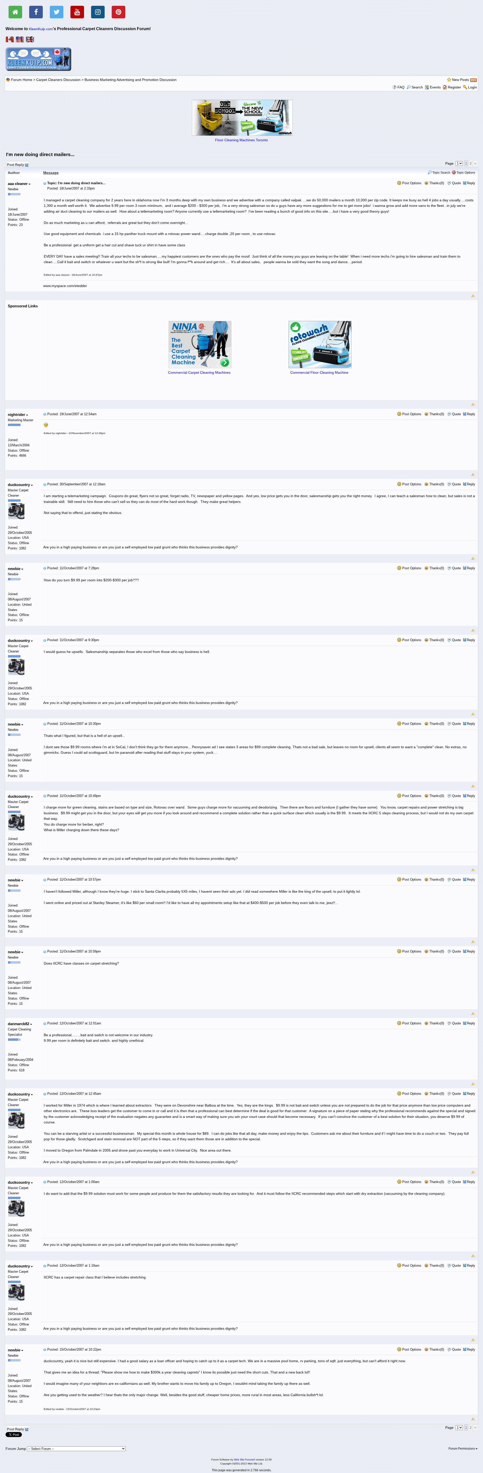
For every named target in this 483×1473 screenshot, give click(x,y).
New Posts (460, 80)
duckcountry (19, 485)
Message (51, 173)
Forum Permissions (462, 1448)
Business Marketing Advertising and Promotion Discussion (131, 80)
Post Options (411, 183)
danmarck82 (19, 1024)
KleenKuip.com (41, 29)
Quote (456, 183)
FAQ (401, 87)
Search (417, 87)
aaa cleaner (18, 183)
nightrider (17, 414)
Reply (471, 183)
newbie (14, 568)
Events (435, 87)
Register (454, 87)
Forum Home (21, 80)
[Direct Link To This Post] (44, 183)
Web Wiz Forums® (244, 1459)
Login (472, 87)
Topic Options (465, 172)
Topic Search (441, 172)
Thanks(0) (436, 183)
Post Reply (15, 164)
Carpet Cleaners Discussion (58, 80)
